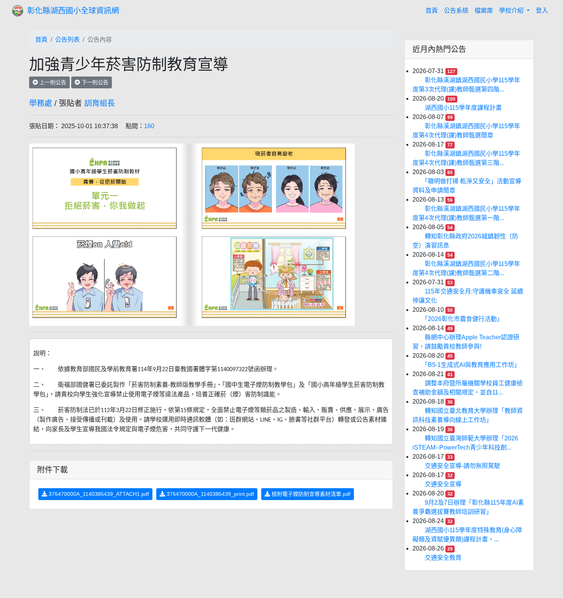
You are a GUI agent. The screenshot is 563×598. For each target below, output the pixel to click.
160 (149, 126)
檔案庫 (484, 10)
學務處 (40, 103)
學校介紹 (512, 10)
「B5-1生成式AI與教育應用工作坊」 (472, 365)
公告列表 (67, 39)
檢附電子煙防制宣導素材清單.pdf (310, 494)
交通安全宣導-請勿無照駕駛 (462, 466)
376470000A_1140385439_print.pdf (209, 494)
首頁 (433, 10)
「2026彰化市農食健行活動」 (464, 319)
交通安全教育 (443, 557)
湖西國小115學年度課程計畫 (463, 107)
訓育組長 (99, 103)
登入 (542, 10)
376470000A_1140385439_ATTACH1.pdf (98, 494)
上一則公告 (52, 82)
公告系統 (456, 10)
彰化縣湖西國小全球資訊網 (73, 11)
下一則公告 (94, 82)
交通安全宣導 (443, 484)
